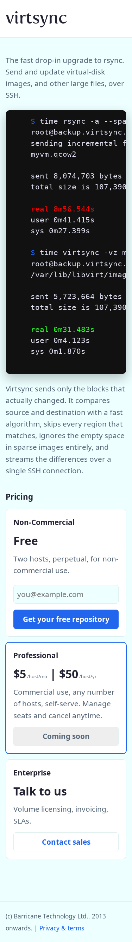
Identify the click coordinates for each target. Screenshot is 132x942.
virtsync (36, 18)
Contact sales (66, 842)
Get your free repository (66, 619)
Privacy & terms (61, 928)
